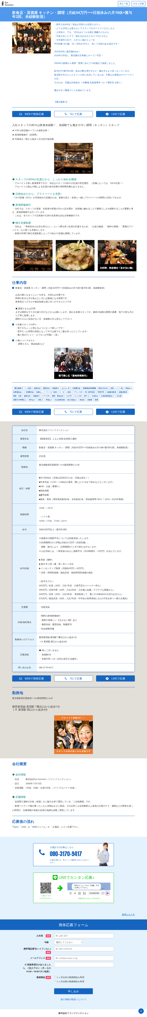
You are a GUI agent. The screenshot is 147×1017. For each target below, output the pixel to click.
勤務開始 (43, 977)
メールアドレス (40, 958)
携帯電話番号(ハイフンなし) (37, 950)
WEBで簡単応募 (33, 114)
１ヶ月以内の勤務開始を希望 (70, 977)
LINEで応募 (117, 114)
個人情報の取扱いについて (73, 999)
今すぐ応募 (138, 3)
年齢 (47, 942)
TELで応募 (74, 114)
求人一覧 (123, 3)
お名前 (43, 935)
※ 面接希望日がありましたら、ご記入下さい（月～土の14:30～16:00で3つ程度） (37, 968)
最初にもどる (128, 914)
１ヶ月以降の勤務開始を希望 (70, 981)
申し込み (73, 991)
